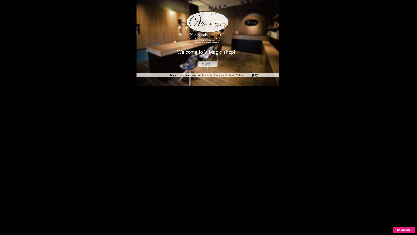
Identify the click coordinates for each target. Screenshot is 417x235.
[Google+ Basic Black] (256, 75)
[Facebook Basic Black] (252, 75)
